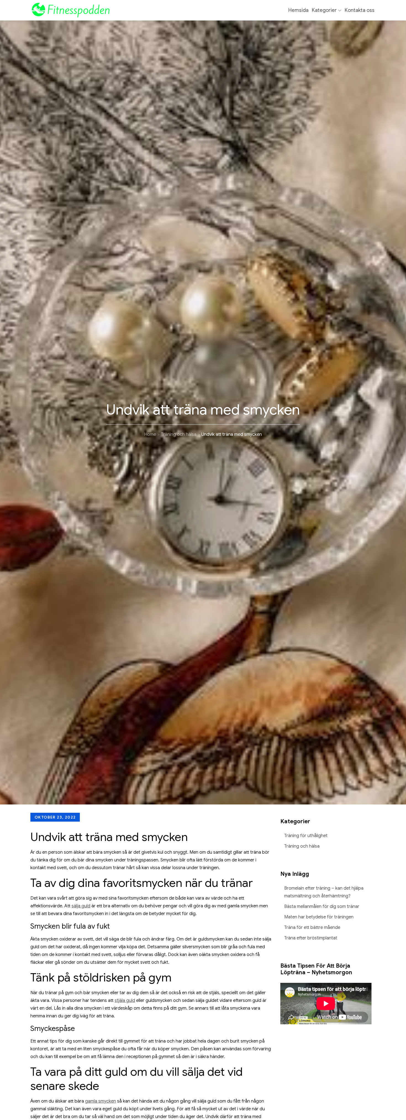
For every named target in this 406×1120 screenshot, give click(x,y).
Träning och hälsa (302, 846)
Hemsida (298, 10)
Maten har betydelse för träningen (319, 917)
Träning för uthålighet (306, 835)
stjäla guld (125, 1000)
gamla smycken (100, 1101)
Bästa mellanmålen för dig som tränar (321, 906)
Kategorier (324, 10)
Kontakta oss (360, 10)
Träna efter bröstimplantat (310, 938)
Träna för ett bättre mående (312, 927)
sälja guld (81, 906)
